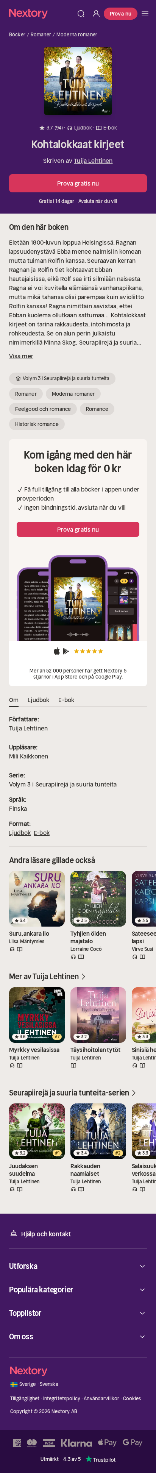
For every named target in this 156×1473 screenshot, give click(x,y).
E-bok (42, 832)
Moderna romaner (76, 35)
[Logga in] (96, 13)
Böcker (17, 35)
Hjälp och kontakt (46, 1234)
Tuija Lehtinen (93, 160)
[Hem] (41, 13)
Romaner (41, 35)
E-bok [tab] (66, 700)
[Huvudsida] (145, 13)
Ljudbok (20, 832)
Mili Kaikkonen (28, 756)
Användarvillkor (101, 1398)
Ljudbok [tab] (38, 700)
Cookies (132, 1398)
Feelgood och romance (43, 409)
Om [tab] (14, 700)
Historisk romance (37, 424)
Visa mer (21, 356)
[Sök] (81, 13)
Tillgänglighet (25, 1398)
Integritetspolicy (61, 1398)
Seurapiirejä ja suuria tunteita (76, 784)
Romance (97, 409)
